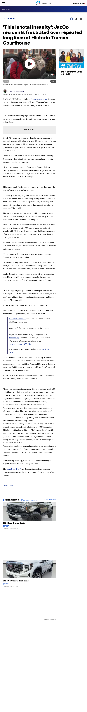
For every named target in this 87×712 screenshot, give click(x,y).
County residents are (39, 99)
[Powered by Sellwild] (53, 619)
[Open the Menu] (4, 3)
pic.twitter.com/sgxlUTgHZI (20, 344)
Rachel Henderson (17, 91)
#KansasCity (14, 337)
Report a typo (8, 485)
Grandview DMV (14, 468)
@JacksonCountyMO (17, 318)
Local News (9, 18)
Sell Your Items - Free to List (29, 500)
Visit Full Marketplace (49, 499)
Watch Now (78, 3)
